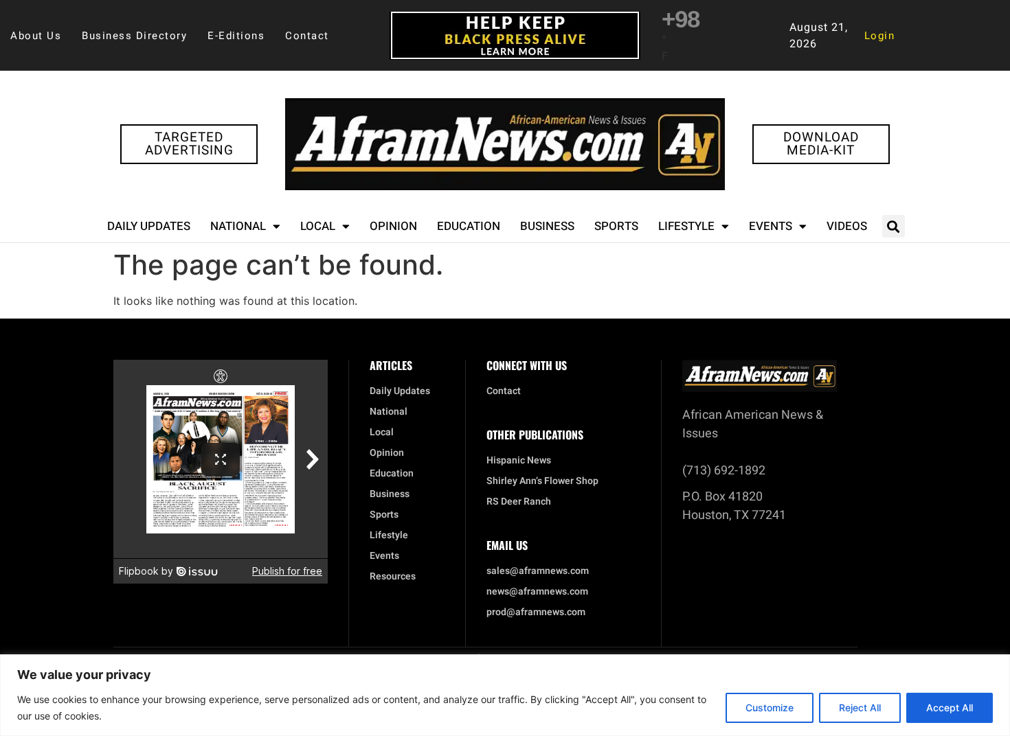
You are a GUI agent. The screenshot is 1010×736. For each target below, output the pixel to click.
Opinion (393, 226)
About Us (35, 35)
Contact (307, 35)
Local (317, 226)
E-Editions (236, 35)
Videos (847, 226)
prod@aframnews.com (535, 612)
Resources (393, 577)
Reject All (860, 707)
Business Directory (134, 35)
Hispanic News (518, 461)
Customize (769, 707)
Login (879, 35)
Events (770, 226)
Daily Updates (148, 226)
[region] (505, 695)
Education (468, 226)
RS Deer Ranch (518, 502)
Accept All (949, 707)
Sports (616, 226)
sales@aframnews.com (537, 571)
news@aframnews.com (537, 592)
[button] (893, 226)
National (238, 226)
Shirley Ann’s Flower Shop (542, 481)
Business (547, 226)
